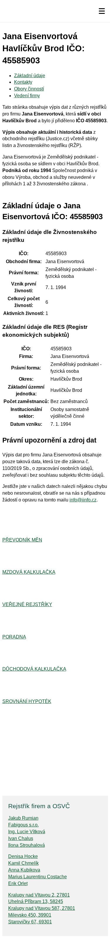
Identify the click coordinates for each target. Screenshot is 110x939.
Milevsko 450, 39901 (29, 914)
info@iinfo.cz (83, 499)
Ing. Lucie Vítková (26, 831)
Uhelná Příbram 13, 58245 (35, 901)
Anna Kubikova (24, 869)
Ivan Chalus (20, 838)
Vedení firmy (27, 95)
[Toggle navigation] (102, 11)
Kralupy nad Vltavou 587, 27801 (41, 908)
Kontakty (23, 82)
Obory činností (29, 88)
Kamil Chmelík (23, 863)
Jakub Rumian (23, 818)
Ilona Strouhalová (26, 845)
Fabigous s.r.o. (23, 824)
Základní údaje (29, 75)
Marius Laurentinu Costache (37, 876)
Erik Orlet (18, 883)
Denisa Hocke (23, 856)
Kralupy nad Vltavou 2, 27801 (39, 894)
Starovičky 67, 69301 (30, 921)
